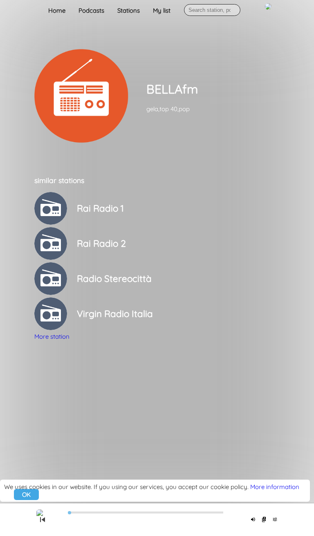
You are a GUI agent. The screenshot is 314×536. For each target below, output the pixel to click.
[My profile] (268, 11)
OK (26, 494)
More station (52, 336)
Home (56, 10)
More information (274, 487)
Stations (128, 10)
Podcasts (91, 10)
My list (161, 10)
